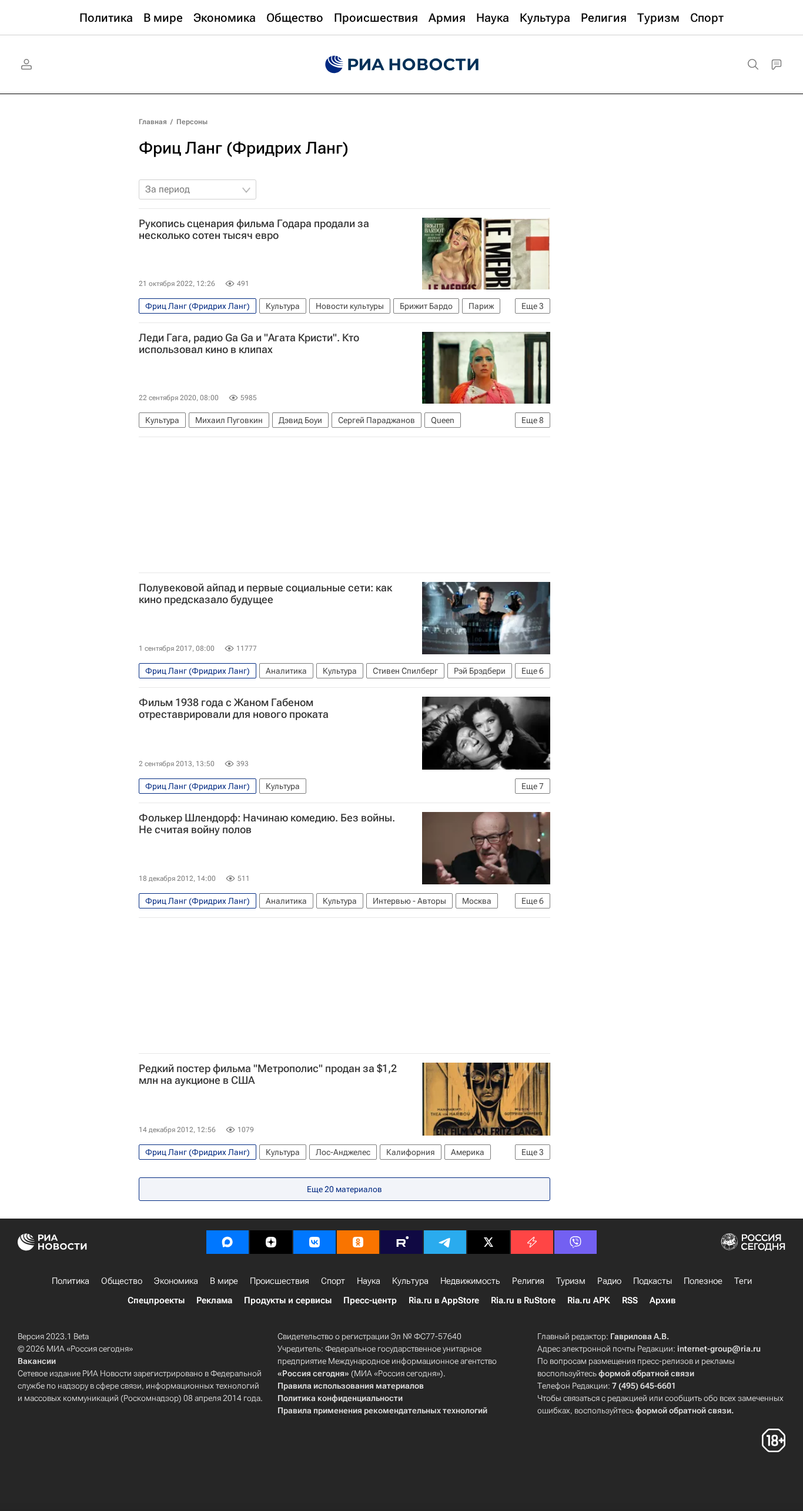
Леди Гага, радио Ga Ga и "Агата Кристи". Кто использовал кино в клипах (249, 343)
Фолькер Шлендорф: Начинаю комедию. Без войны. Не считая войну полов (267, 824)
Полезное (703, 1281)
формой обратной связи (646, 1373)
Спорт (333, 1281)
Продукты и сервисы (288, 1300)
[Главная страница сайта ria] (402, 64)
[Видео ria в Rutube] (401, 1242)
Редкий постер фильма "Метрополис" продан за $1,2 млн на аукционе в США (268, 1074)
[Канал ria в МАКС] (227, 1242)
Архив (662, 1300)
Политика (70, 1281)
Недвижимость (470, 1281)
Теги (743, 1281)
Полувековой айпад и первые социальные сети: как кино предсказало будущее (265, 593)
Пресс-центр (370, 1300)
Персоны (192, 122)
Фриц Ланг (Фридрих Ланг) (244, 148)
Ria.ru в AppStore (444, 1300)
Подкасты (652, 1281)
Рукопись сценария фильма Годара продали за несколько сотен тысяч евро (254, 229)
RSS (630, 1300)
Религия (528, 1281)
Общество (121, 1281)
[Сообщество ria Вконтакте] (314, 1242)
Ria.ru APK (588, 1300)
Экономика (176, 1281)
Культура (410, 1281)
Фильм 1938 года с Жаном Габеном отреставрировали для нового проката (234, 708)
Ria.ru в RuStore (523, 1300)
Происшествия (279, 1281)
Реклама (214, 1300)
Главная (153, 122)
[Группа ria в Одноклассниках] (358, 1242)
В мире (224, 1281)
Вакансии (37, 1361)
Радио (609, 1281)
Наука (368, 1281)
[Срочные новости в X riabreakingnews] (532, 1242)
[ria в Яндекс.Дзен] (271, 1242)
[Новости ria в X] (488, 1242)
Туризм (570, 1281)
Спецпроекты (156, 1300)
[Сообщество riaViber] (575, 1242)
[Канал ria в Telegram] (445, 1242)
